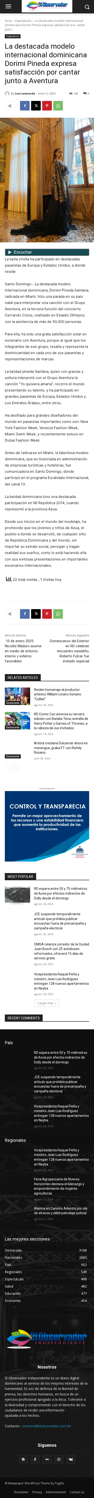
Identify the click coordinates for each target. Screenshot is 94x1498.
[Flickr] (47, 1459)
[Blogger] (23, 1459)
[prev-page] (8, 767)
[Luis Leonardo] (8, 93)
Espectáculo (23, 21)
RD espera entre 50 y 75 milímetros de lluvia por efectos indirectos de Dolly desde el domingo (60, 893)
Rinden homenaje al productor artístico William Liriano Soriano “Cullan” (57, 694)
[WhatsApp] (58, 106)
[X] (36, 106)
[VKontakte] (70, 1459)
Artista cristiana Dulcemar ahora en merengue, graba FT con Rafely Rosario (61, 747)
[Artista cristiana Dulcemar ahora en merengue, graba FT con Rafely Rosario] (17, 750)
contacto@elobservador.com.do (46, 1426)
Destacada (12, 703)
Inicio (8, 21)
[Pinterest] (47, 106)
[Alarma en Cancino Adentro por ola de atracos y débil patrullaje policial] (17, 1215)
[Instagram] (59, 1459)
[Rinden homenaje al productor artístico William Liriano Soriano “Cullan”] (17, 696)
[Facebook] (25, 106)
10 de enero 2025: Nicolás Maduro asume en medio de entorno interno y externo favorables (23, 651)
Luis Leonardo (25, 93)
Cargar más (45, 1003)
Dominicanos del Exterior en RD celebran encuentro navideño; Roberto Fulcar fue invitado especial (69, 651)
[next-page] (16, 767)
